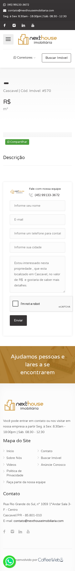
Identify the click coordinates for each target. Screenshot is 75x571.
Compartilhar (18, 142)
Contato (46, 451)
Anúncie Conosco (53, 465)
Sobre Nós (14, 458)
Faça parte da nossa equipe (26, 482)
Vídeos (11, 465)
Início (10, 451)
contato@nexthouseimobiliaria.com (31, 10)
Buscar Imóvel (56, 58)
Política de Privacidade (14, 473)
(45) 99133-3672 (18, 4)
